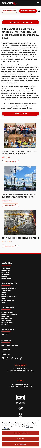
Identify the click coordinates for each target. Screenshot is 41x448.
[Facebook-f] (12, 358)
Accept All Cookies (20, 444)
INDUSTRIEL (5, 272)
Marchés (6, 263)
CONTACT (6, 340)
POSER (3, 294)
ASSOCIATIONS (6, 320)
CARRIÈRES (5, 324)
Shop (3, 302)
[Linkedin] (2, 358)
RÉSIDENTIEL (5, 270)
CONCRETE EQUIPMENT (8, 296)
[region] (20, 432)
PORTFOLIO (5, 316)
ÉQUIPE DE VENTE (7, 322)
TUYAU (3, 292)
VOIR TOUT (4, 334)
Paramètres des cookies (20, 433)
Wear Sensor (6, 290)
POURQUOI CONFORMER (9, 314)
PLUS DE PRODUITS (7, 300)
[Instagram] (7, 358)
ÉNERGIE (4, 276)
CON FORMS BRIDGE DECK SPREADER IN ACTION (20, 238)
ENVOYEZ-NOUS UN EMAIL (9, 345)
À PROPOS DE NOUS (7, 312)
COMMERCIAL (5, 268)
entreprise (8, 307)
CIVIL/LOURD (5, 274)
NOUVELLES (7, 329)
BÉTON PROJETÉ (6, 278)
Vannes (4, 298)
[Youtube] (16, 358)
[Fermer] (38, 420)
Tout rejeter (20, 438)
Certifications (6, 318)
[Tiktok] (21, 358)
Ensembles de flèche (8, 288)
